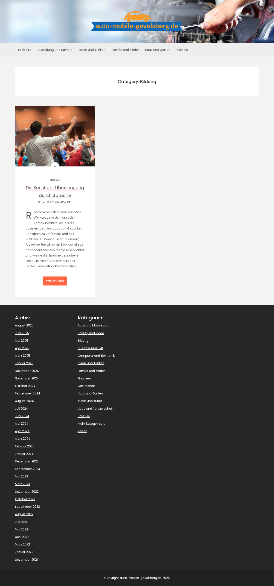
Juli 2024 (21, 408)
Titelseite (24, 50)
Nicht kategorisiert (91, 423)
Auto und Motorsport (93, 325)
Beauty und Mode (91, 333)
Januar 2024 (24, 454)
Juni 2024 (22, 416)
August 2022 (24, 514)
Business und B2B (90, 348)
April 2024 (22, 431)
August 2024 (24, 401)
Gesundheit (86, 386)
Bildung (55, 180)
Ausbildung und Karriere (55, 50)
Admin (67, 202)
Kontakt (182, 50)
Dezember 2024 (27, 371)
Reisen (82, 431)
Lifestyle (84, 416)
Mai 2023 (21, 476)
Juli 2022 (21, 522)
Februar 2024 (25, 446)
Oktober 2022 (25, 499)
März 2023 (22, 484)
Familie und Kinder (125, 50)
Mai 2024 (21, 423)
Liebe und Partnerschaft (96, 408)
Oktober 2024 (25, 386)
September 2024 (27, 393)
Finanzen (84, 378)
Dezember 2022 (27, 491)
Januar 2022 (24, 552)
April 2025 (22, 348)
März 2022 (22, 544)
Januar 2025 (24, 363)
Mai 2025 (21, 340)
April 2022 (22, 537)
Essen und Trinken (92, 50)
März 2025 (22, 355)
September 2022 (27, 506)
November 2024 (27, 378)
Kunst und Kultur (90, 401)
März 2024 (22, 438)
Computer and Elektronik (96, 355)
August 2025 (24, 325)
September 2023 (27, 469)
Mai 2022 (21, 529)
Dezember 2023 (27, 461)
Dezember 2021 (26, 559)
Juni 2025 (22, 333)
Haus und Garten (157, 50)
